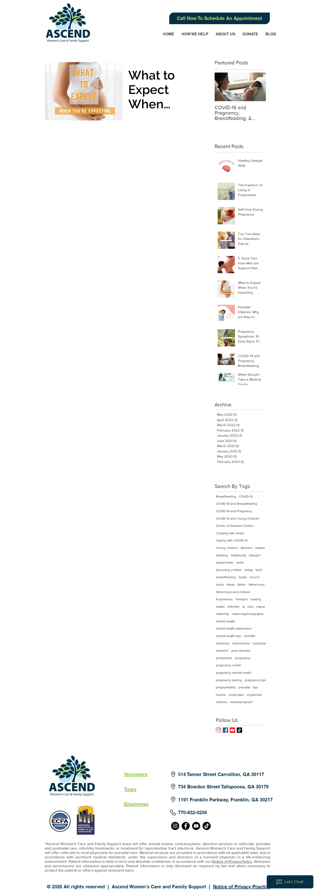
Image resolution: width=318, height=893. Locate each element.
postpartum (224, 658)
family (231, 584)
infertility (233, 606)
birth (259, 570)
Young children (227, 548)
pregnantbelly (226, 687)
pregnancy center (228, 665)
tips (255, 687)
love (250, 606)
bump (243, 577)
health (220, 606)
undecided (236, 695)
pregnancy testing (229, 680)
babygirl (254, 555)
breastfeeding (226, 577)
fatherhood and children (233, 592)
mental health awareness (234, 628)
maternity (222, 614)
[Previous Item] (222, 86)
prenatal (244, 687)
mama (260, 606)
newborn (222, 650)
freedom (242, 599)
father (241, 584)
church (255, 577)
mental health (225, 621)
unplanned (254, 695)
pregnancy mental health (233, 672)
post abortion (240, 650)
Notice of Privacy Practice (242, 887)
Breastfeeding (226, 496)
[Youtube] (232, 730)
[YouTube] (196, 826)
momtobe (222, 643)
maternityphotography (248, 614)
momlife (249, 636)
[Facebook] (186, 826)
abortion (247, 548)
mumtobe (259, 643)
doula (220, 584)
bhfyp (249, 570)
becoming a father (229, 570)
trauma (221, 695)
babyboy (222, 555)
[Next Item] (258, 86)
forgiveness (224, 599)
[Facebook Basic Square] (225, 730)
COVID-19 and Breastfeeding (236, 503)
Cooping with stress (230, 533)
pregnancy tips (255, 680)
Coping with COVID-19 (231, 540)
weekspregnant (241, 702)
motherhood (241, 643)
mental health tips (228, 636)
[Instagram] (218, 730)
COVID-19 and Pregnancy (234, 511)
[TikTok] (239, 730)
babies (260, 548)
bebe (240, 562)
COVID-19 (246, 496)
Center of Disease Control (234, 526)
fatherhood (256, 584)
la (243, 606)
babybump (238, 555)
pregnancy (242, 658)
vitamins (221, 702)
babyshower (224, 562)
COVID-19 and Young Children (237, 518)
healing (255, 599)
